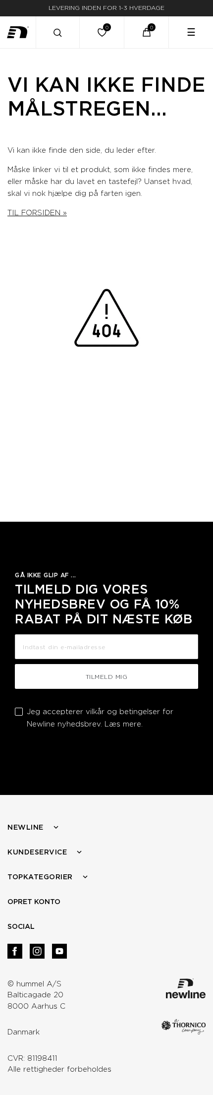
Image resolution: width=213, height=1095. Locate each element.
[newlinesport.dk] (18, 32)
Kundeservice (37, 852)
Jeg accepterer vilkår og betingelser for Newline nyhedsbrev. (100, 718)
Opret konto (33, 902)
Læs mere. (124, 724)
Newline (25, 827)
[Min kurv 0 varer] (146, 32)
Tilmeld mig (107, 676)
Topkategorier (40, 877)
